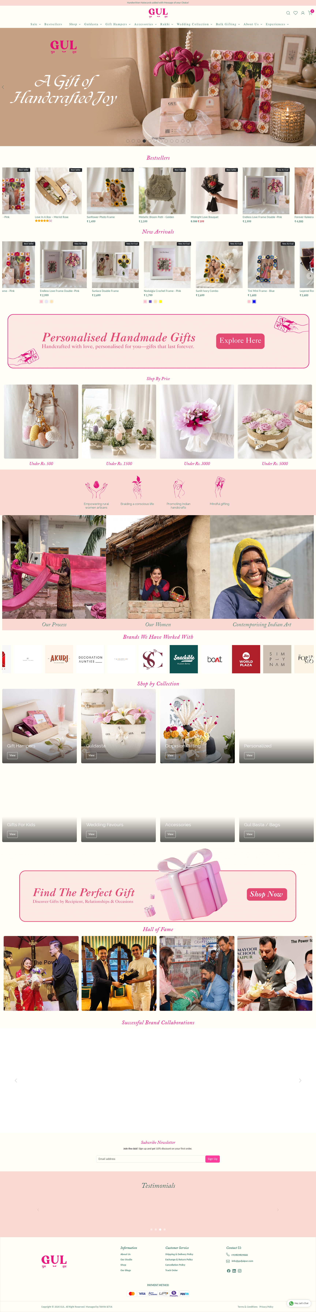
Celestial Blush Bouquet (101, 217)
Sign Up (212, 1159)
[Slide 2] (138, 141)
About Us (251, 24)
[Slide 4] (149, 141)
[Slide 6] (160, 141)
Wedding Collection (193, 24)
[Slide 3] (144, 141)
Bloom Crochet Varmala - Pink (209, 291)
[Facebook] (228, 1271)
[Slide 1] (133, 141)
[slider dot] (151, 1229)
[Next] (310, 196)
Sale (34, 24)
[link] (288, 13)
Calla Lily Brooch (46, 291)
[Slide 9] (177, 141)
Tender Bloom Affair (203, 217)
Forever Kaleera (149, 291)
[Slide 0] (127, 141)
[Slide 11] (188, 141)
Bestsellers (53, 24)
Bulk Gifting (226, 24)
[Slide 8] (171, 141)
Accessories (143, 24)
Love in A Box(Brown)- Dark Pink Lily (264, 217)
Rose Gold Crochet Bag (257, 291)
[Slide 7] (166, 141)
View (12, 755)
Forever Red (146, 217)
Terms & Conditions (247, 1307)
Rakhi (165, 24)
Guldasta (91, 24)
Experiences (275, 24)
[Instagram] (239, 1271)
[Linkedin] (234, 1271)
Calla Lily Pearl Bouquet (102, 291)
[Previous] (6, 196)
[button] (16, 87)
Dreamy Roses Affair (47, 217)
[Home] (158, 13)
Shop (73, 24)
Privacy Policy (266, 1307)
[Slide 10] (182, 141)
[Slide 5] (155, 141)
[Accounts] (302, 13)
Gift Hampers (116, 24)
